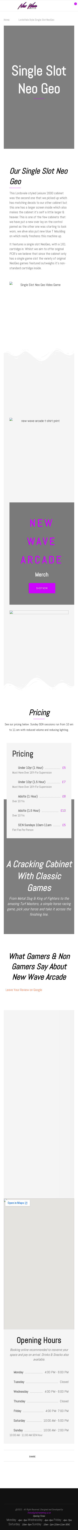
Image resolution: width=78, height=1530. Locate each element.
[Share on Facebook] (40, 1456)
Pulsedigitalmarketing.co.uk (39, 1512)
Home (6, 19)
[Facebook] (56, 5)
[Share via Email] (48, 1456)
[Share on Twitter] (44, 1456)
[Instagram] (60, 5)
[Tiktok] (68, 5)
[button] (42, 588)
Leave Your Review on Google (24, 990)
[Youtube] (64, 5)
